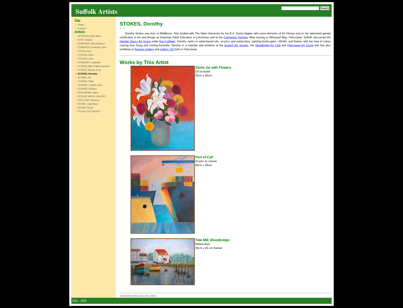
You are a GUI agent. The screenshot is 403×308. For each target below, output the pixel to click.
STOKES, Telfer (86, 81)
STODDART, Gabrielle (89, 62)
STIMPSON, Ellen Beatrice (91, 43)
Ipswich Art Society (236, 45)
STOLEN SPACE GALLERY (92, 96)
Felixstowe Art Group (300, 45)
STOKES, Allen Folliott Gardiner (94, 66)
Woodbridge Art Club (268, 45)
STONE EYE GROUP (89, 111)
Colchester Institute (236, 37)
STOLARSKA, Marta (88, 92)
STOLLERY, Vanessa (88, 100)
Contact (82, 28)
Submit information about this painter (138, 295)
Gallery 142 (167, 49)
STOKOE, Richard (87, 89)
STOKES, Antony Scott (89, 70)
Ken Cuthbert (167, 41)
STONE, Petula (85, 107)
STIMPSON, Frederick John (92, 47)
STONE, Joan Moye (88, 104)
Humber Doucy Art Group (135, 41)
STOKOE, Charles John (90, 85)
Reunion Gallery (144, 49)
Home (81, 24)
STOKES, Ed (84, 77)
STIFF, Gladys (85, 40)
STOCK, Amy (84, 51)
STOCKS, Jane (85, 58)
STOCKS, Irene (86, 55)
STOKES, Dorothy (87, 73)
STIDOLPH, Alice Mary (89, 36)
